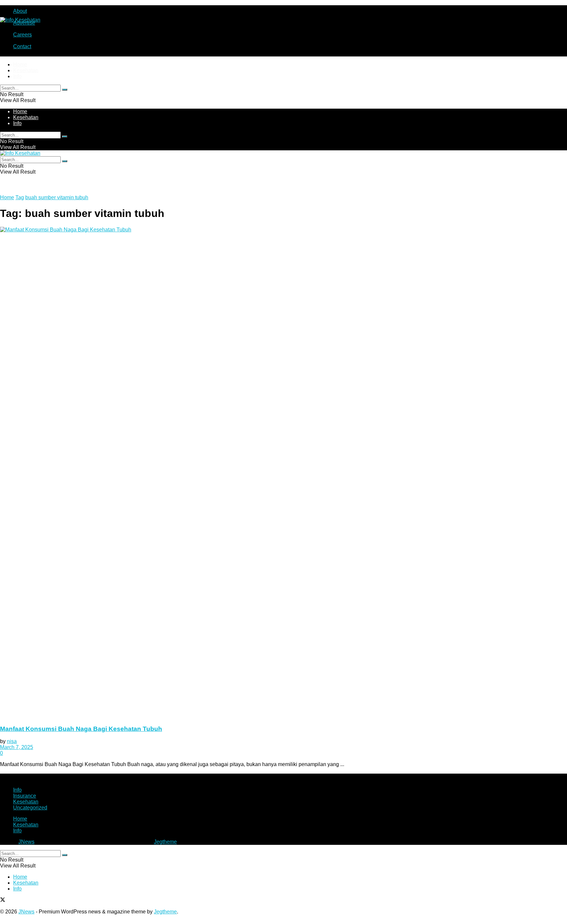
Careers (22, 34)
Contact (22, 46)
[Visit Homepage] (20, 20)
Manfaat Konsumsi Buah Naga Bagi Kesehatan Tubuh (81, 728)
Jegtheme (165, 842)
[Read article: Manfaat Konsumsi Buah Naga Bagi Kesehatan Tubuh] (283, 473)
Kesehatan (25, 70)
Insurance (24, 796)
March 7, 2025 (16, 747)
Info (17, 76)
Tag (19, 197)
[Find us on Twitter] (2, 900)
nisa (12, 741)
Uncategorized (30, 807)
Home (20, 64)
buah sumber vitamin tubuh (56, 197)
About (20, 11)
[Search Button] (64, 90)
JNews (26, 842)
